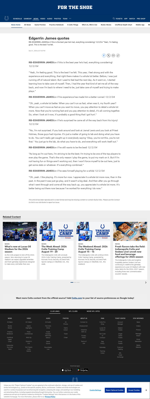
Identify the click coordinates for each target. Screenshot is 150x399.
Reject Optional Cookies (115, 390)
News (10, 318)
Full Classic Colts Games (28, 349)
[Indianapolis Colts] (75, 381)
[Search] (114, 18)
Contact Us (83, 322)
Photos (66, 318)
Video (29, 318)
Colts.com (77, 298)
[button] (71, 282)
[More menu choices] (70, 18)
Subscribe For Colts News (10, 347)
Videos (138, 326)
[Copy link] (118, 56)
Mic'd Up (28, 337)
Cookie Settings (95, 390)
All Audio (48, 322)
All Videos (29, 322)
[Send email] (113, 57)
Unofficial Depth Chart (10, 339)
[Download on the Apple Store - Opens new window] (66, 370)
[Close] (146, 390)
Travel (66, 334)
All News (10, 322)
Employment (84, 326)
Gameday (102, 347)
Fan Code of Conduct (102, 335)
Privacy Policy (50, 396)
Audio (48, 318)
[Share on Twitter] (109, 57)
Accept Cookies (134, 390)
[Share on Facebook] (104, 57)
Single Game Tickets (120, 335)
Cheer (66, 337)
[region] (75, 390)
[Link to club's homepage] (6, 18)
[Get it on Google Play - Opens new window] (82, 371)
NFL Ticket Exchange (120, 355)
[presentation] (146, 283)
